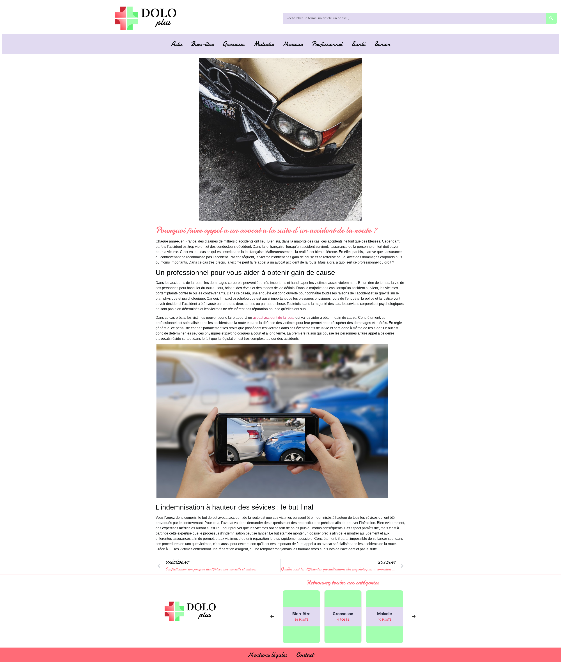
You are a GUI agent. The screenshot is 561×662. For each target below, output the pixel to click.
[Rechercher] (551, 18)
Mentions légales (267, 654)
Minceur (292, 43)
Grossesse (233, 43)
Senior (382, 43)
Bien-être (202, 43)
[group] (301, 616)
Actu (176, 43)
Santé (358, 43)
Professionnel (327, 43)
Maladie (263, 43)
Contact (305, 654)
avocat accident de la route (274, 317)
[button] (272, 617)
